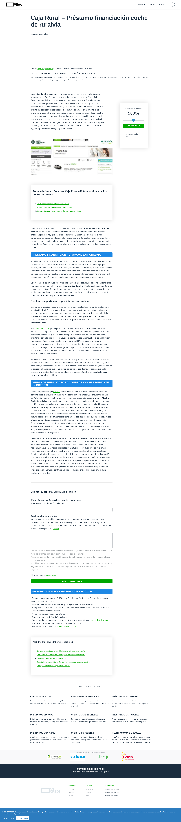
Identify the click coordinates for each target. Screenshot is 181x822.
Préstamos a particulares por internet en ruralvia (54, 207)
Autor (87, 795)
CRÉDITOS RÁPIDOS (40, 696)
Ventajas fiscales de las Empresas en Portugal (53, 666)
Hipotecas (162, 4)
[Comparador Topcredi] (14, 4)
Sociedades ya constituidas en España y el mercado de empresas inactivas (63, 662)
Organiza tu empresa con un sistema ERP (52, 658)
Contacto (88, 792)
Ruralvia (56, 391)
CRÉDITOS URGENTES (82, 733)
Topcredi (40, 69)
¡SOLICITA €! (133, 126)
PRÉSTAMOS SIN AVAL (41, 715)
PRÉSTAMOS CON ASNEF (43, 733)
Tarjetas (151, 4)
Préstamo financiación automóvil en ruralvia (53, 204)
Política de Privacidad (99, 620)
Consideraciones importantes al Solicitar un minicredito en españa (61, 651)
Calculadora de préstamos (112, 789)
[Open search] (172, 4)
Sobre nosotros (90, 789)
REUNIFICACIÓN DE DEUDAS (126, 733)
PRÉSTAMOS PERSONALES (85, 696)
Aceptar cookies (22, 818)
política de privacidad (50, 575)
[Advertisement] (90, 50)
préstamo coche (42, 328)
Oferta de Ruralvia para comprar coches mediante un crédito (59, 211)
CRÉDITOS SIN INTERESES (84, 715)
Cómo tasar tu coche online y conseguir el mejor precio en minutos (61, 655)
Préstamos (141, 4)
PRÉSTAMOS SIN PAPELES (125, 715)
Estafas (56, 528)
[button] (90, 686)
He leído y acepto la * (45, 575)
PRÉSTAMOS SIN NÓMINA (125, 696)
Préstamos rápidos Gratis (131, 135)
